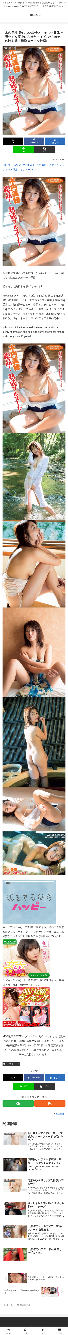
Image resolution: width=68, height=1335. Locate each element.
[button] (44, 149)
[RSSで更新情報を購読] (49, 1103)
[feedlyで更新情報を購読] (18, 1103)
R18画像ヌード (12, 1064)
